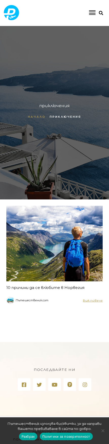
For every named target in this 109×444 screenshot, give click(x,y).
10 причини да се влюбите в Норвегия (45, 287)
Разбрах (28, 436)
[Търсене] (79, 33)
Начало (37, 117)
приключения (65, 117)
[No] (102, 430)
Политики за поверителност (66, 436)
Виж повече (93, 300)
